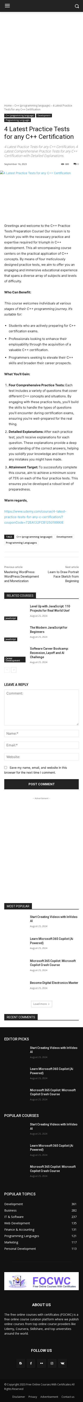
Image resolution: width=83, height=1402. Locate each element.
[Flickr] (41, 1363)
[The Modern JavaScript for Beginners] (15, 633)
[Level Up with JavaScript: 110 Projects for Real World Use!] (15, 612)
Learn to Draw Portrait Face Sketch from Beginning (63, 576)
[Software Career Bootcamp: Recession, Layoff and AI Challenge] (15, 654)
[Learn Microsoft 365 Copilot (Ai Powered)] (15, 945)
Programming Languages (18, 120)
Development (44, 115)
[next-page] (13, 670)
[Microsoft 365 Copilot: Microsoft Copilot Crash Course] (15, 967)
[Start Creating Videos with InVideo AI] (15, 923)
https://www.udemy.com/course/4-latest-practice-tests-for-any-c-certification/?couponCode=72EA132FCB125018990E (35, 516)
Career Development (13, 659)
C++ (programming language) (32, 105)
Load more (40, 1004)
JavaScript (11, 618)
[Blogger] (20, 1363)
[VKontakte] (62, 1363)
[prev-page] (7, 670)
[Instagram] (52, 1363)
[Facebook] (31, 1363)
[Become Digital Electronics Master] (15, 989)
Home (8, 105)
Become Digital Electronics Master (54, 982)
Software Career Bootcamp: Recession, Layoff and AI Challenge (49, 653)
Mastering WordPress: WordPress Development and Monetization (21, 576)
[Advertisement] (41, 55)
